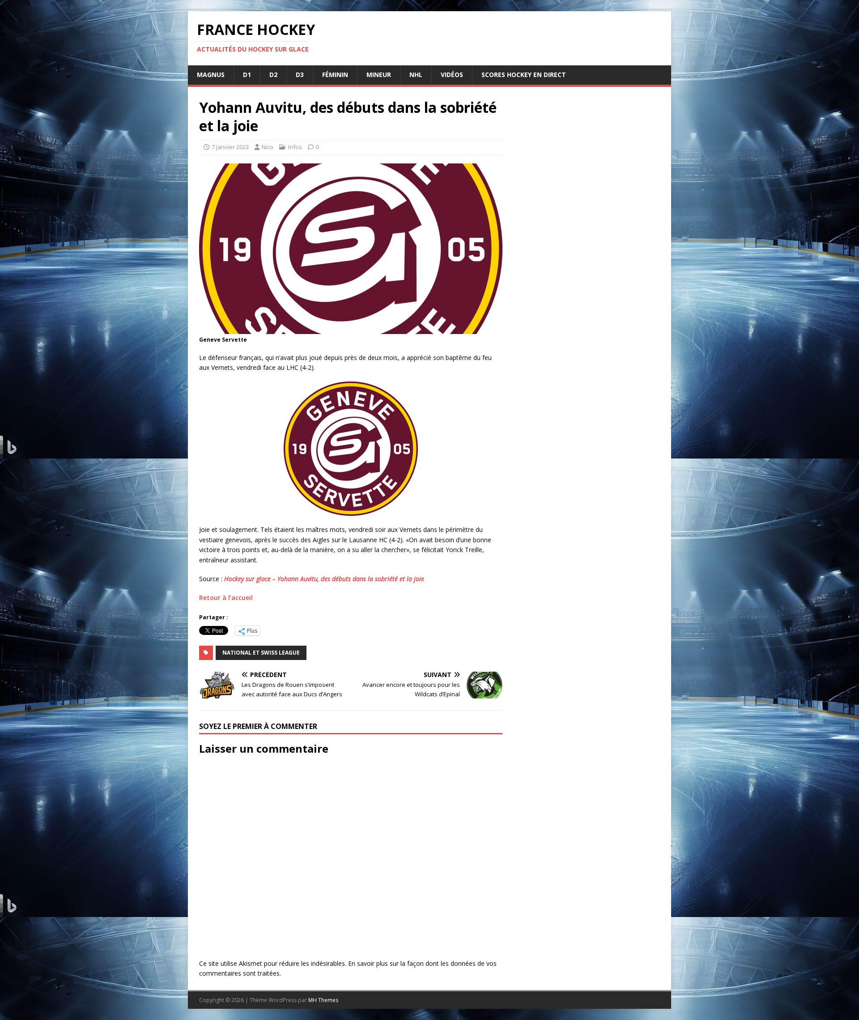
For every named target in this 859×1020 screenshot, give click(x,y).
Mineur (378, 74)
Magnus (211, 74)
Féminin (335, 74)
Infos (295, 147)
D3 (300, 74)
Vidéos (452, 74)
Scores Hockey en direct (523, 74)
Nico (267, 147)
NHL (415, 74)
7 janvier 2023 (230, 147)
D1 (247, 74)
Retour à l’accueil (226, 597)
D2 (273, 74)
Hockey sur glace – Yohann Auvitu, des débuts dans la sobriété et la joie (324, 578)
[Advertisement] (587, 447)
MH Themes (323, 1000)
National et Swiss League (261, 652)
